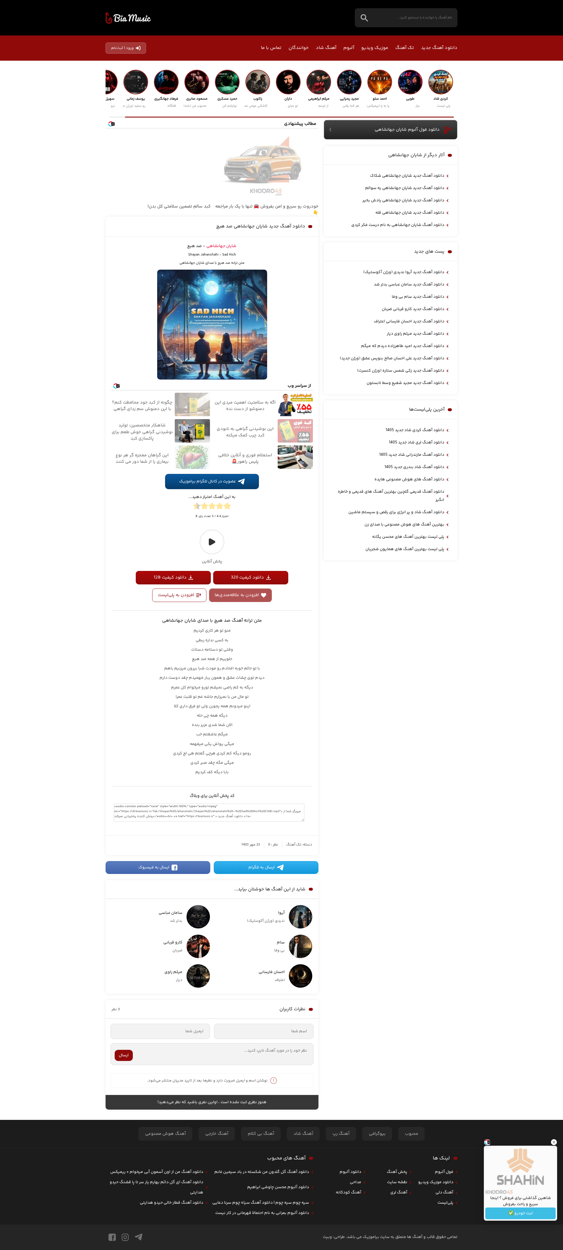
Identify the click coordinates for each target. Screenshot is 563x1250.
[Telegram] (139, 1237)
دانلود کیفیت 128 (170, 577)
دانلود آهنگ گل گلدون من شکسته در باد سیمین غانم (261, 1172)
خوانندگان (299, 48)
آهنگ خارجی (216, 1133)
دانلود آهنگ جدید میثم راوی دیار (415, 334)
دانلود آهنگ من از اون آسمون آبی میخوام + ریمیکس (156, 1172)
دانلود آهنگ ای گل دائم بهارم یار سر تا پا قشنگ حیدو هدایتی (156, 1187)
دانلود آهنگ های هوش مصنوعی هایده (409, 479)
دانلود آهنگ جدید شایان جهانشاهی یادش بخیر (403, 200)
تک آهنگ (404, 48)
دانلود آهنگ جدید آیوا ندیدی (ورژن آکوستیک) (403, 272)
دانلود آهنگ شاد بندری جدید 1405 (414, 467)
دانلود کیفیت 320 (247, 577)
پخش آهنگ (397, 1172)
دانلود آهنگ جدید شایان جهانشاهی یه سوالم (404, 188)
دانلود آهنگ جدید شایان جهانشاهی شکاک (407, 176)
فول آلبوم (444, 1172)
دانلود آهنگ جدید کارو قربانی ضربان (413, 309)
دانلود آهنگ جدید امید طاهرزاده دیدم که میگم (402, 346)
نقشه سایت (397, 1182)
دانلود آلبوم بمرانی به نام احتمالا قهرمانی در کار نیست (262, 1213)
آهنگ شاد (326, 48)
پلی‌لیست (445, 1203)
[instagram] (125, 1237)
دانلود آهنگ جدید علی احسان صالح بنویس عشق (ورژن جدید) (392, 358)
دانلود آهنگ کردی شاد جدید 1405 (415, 430)
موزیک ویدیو (374, 48)
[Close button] (554, 1142)
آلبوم (348, 48)
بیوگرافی (377, 1133)
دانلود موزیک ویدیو (435, 1182)
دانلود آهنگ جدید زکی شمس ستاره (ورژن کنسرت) (400, 371)
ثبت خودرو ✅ (520, 1213)
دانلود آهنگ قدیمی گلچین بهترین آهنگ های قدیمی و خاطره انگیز (391, 496)
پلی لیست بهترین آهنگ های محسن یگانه (408, 537)
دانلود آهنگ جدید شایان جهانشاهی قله (409, 213)
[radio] (227, 507)
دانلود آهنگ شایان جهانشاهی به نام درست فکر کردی (397, 225)
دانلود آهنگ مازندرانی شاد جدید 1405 (411, 455)
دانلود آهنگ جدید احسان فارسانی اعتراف (409, 321)
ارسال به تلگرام (261, 867)
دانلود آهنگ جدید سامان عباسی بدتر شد (409, 284)
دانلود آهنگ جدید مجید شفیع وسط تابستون (405, 383)
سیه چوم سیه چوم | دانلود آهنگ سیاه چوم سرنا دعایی (260, 1203)
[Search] (364, 17)
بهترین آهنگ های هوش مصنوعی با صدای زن (404, 524)
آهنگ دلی (444, 1192)
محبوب (411, 1133)
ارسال (124, 1055)
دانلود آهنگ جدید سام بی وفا (418, 297)
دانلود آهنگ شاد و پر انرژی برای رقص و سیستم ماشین (396, 512)
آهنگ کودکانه (348, 1192)
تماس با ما (271, 48)
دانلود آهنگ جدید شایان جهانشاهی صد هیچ (260, 226)
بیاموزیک (128, 18)
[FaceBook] (112, 1237)
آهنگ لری (398, 1192)
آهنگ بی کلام (261, 1133)
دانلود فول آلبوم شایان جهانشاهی (407, 129)
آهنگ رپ (341, 1133)
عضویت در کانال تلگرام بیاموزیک (207, 481)
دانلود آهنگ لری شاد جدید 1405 (416, 442)
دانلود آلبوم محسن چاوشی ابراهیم (278, 1187)
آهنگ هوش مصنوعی (165, 1133)
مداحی (355, 1182)
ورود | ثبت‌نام (122, 48)
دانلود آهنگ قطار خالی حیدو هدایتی (171, 1203)
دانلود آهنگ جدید (439, 48)
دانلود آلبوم (350, 1172)
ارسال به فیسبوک (153, 867)
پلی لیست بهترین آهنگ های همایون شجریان (404, 549)
